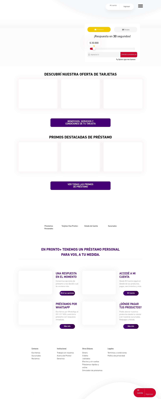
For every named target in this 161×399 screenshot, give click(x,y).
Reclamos (36, 359)
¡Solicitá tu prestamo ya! (128, 54)
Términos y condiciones (117, 353)
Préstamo (100, 30)
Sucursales (36, 356)
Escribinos (36, 353)
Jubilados (86, 359)
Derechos (61, 359)
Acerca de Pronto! (64, 356)
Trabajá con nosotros (65, 353)
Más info (67, 326)
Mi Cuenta (131, 293)
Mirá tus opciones (67, 293)
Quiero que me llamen (126, 60)
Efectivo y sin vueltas (90, 362)
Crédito (85, 356)
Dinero (85, 353)
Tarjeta (126, 30)
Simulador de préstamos (92, 370)
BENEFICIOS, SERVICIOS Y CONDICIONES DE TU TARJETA (80, 122)
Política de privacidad (116, 356)
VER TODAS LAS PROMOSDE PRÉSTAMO (80, 185)
